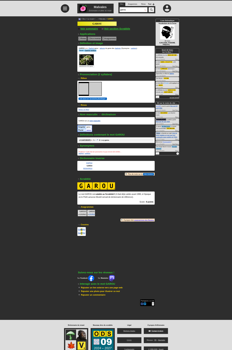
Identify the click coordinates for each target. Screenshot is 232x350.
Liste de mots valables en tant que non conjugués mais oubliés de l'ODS (166, 135)
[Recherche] (151, 9)
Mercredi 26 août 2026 (163, 121)
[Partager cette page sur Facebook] (142, 304)
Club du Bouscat (161, 119)
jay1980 (158, 106)
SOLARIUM (170, 128)
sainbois (134, 48)
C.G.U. (129, 340)
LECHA (166, 78)
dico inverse (148, 174)
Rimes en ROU (84, 110)
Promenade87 (167, 142)
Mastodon (161, 340)
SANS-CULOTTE (166, 62)
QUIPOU (89, 163)
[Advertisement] (65, 58)
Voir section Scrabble (117, 28)
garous (89, 130)
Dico (84, 19)
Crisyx (158, 133)
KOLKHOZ (164, 113)
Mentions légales (129, 331)
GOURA (92, 214)
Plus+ (176, 59)
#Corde (166, 83)
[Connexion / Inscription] (167, 8)
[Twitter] (145, 304)
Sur (82, 278)
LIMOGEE (164, 69)
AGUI (161, 85)
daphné (81, 153)
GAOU (81, 229)
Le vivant (90, 19)
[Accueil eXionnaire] (79, 19)
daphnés (118, 48)
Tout (173, 66)
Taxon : (87, 50)
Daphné (91, 48)
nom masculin (95, 121)
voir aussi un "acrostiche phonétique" (93, 99)
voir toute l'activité (174, 97)
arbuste (102, 48)
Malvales (102, 19)
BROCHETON (172, 55)
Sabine (172, 73)
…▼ (96, 140)
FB (155, 340)
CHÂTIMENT (168, 92)
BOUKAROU (87, 168)
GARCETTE (172, 90)
